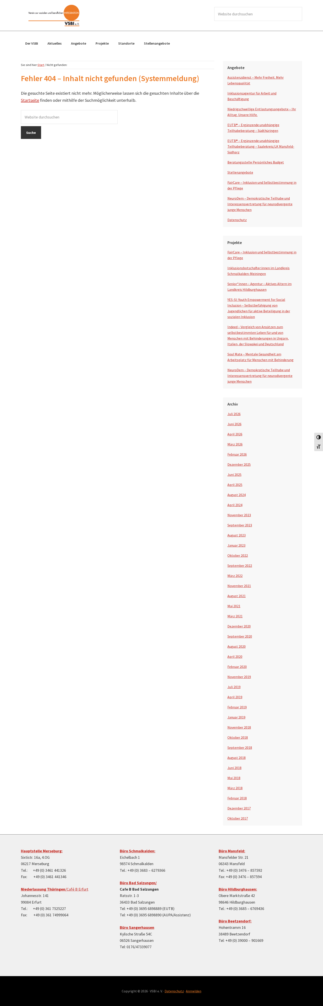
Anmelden (193, 991)
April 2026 (234, 434)
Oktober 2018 (237, 737)
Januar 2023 (236, 545)
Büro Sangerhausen (137, 927)
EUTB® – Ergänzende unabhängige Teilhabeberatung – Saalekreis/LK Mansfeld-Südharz (260, 146)
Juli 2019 (234, 687)
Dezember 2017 (239, 808)
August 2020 (236, 646)
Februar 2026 (237, 454)
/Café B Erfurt (54, 889)
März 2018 (235, 788)
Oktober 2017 (237, 818)
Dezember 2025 (239, 464)
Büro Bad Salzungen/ (138, 882)
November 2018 (239, 727)
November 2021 (239, 586)
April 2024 (234, 505)
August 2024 (236, 495)
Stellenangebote (240, 172)
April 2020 (234, 656)
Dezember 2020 (239, 626)
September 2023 (239, 525)
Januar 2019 (236, 717)
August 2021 (236, 596)
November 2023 (239, 515)
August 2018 (236, 757)
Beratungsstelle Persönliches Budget (255, 162)
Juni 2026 (234, 424)
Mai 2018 (233, 778)
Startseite (30, 100)
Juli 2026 (234, 414)
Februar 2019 (237, 707)
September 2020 (239, 636)
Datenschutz (237, 220)
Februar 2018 (237, 798)
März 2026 (235, 444)
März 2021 (235, 616)
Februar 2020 (237, 666)
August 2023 (236, 535)
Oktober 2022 (237, 555)
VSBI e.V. (54, 15)
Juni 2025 (234, 474)
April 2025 (234, 484)
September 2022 (239, 565)
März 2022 (235, 575)
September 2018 (239, 747)
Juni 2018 (234, 768)
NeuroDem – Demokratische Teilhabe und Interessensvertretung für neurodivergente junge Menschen (259, 204)
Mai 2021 (233, 606)
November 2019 (239, 677)
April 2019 (234, 697)
